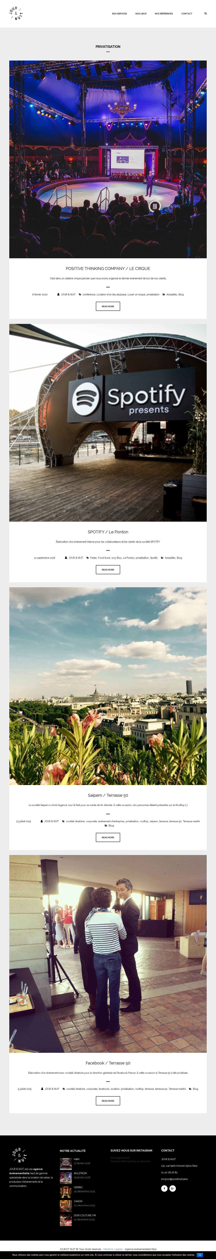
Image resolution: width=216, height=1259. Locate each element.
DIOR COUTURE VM (85, 1215)
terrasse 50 (175, 821)
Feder (93, 557)
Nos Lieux (141, 13)
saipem (154, 821)
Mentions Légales (113, 1249)
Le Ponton (128, 557)
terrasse (163, 821)
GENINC (78, 1187)
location (115, 1089)
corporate (91, 821)
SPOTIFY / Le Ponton (108, 532)
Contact (186, 13)
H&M (76, 1159)
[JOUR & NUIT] (16, 13)
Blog (181, 294)
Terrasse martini (191, 821)
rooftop (144, 821)
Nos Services (119, 13)
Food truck (104, 557)
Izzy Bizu (117, 557)
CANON (78, 1201)
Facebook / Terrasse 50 (108, 1063)
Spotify (154, 557)
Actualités (172, 294)
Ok (200, 1255)
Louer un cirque (136, 294)
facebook (104, 1089)
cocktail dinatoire (75, 821)
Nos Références (164, 13)
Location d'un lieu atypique (111, 294)
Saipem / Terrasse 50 (108, 795)
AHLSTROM (80, 1173)
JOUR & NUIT (68, 294)
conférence (89, 294)
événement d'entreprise (111, 821)
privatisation (153, 294)
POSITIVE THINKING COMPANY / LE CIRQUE (108, 268)
